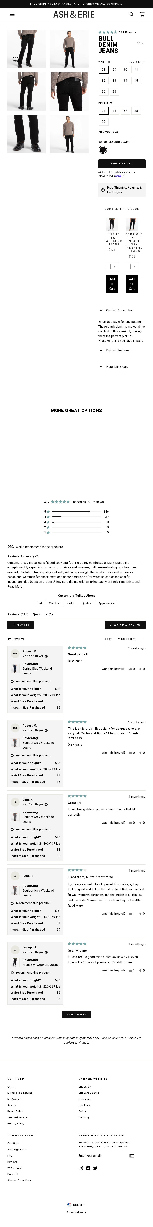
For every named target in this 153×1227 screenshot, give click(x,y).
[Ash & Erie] (73, 14)
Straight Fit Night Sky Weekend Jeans (134, 243)
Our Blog (84, 1117)
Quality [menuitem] (86, 603)
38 (114, 91)
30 (125, 69)
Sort (109, 639)
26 (114, 110)
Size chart (136, 62)
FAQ (9, 1155)
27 (125, 110)
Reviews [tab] (17, 615)
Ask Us (11, 1105)
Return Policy (15, 1111)
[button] (117, 32)
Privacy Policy (15, 1123)
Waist (121, 62)
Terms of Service (17, 1117)
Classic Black (103, 149)
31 (136, 69)
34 (125, 80)
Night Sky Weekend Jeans (114, 239)
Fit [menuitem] (40, 603)
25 (104, 110)
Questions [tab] (43, 615)
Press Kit (12, 1174)
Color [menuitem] (71, 603)
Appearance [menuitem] (106, 603)
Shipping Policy (16, 1149)
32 (104, 80)
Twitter (83, 1111)
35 (136, 80)
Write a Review (129, 626)
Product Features (117, 350)
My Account (14, 1098)
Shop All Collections (19, 1180)
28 (104, 69)
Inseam (105, 103)
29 (114, 69)
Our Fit (11, 1086)
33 (114, 80)
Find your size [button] (108, 132)
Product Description (119, 310)
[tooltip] (36, 556)
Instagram (84, 1098)
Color (113, 142)
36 (104, 91)
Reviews (12, 1161)
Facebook (84, 1105)
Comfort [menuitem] (54, 603)
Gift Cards (85, 1086)
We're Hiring (14, 1167)
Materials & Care (117, 367)
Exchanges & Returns (19, 1092)
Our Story (13, 1143)
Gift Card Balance (89, 1092)
